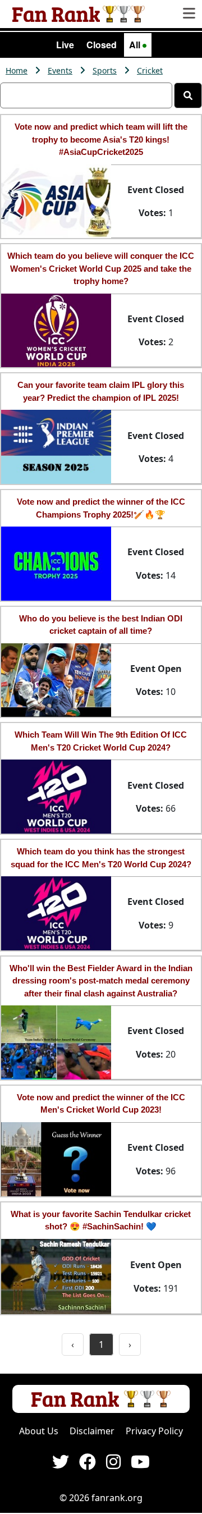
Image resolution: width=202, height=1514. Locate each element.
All (136, 44)
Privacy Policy (154, 1431)
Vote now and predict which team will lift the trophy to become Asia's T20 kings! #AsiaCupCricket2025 (101, 139)
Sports (105, 70)
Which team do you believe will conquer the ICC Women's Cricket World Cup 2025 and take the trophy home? (100, 268)
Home (16, 70)
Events (60, 70)
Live (65, 44)
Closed (101, 44)
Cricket (150, 70)
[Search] (188, 95)
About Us (38, 1431)
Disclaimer (92, 1431)
